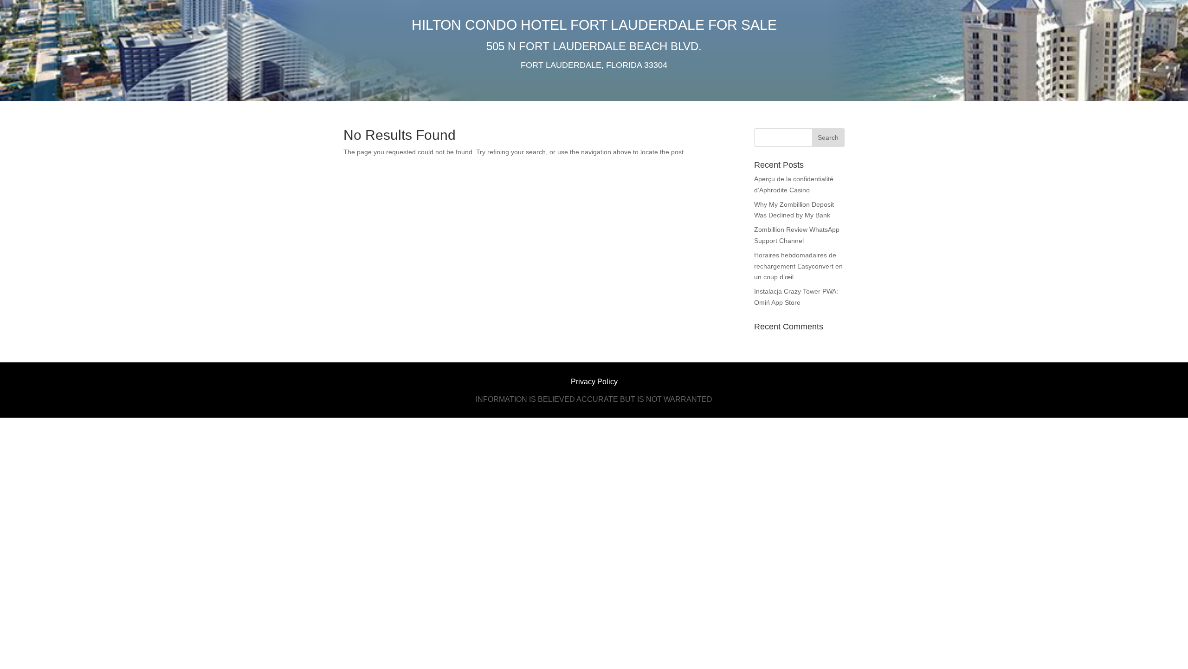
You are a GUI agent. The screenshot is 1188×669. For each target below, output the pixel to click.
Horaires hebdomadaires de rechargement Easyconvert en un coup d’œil (798, 266)
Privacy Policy (594, 382)
